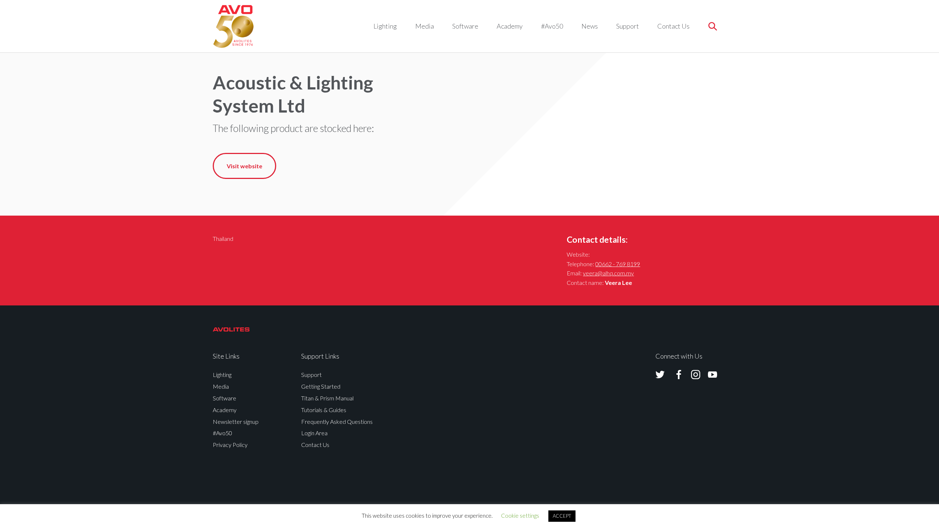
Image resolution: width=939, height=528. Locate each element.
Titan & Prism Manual (327, 398)
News (589, 26)
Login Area (314, 432)
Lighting (385, 26)
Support (627, 26)
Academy (510, 26)
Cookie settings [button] (520, 515)
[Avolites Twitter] (660, 374)
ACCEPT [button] (562, 516)
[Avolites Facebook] (674, 374)
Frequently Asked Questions (337, 421)
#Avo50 (552, 26)
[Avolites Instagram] (691, 374)
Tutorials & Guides (323, 409)
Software (465, 26)
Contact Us (673, 26)
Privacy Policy (230, 444)
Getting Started (320, 386)
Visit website (244, 165)
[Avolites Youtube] (708, 374)
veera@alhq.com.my (608, 273)
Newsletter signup (236, 421)
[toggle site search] (712, 26)
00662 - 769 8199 (617, 263)
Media (424, 26)
